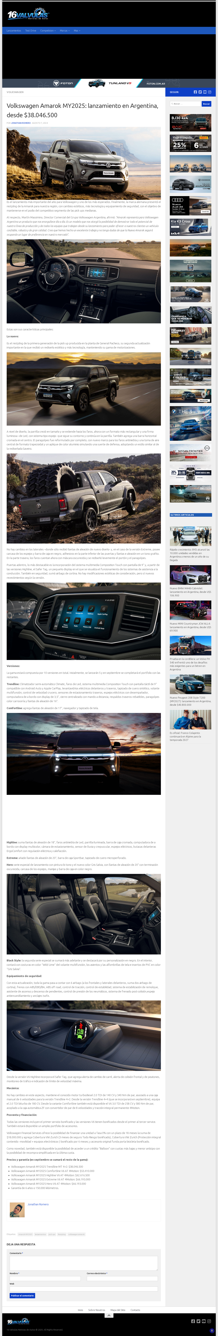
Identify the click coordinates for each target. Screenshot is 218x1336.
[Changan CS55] (190, 192)
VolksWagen (15, 92)
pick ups (52, 1234)
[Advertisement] (109, 56)
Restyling (62, 1234)
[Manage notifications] (212, 1330)
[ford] (190, 281)
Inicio (80, 1310)
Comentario (16, 1253)
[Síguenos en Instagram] (209, 92)
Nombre (14, 1273)
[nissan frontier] (190, 460)
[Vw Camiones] (190, 364)
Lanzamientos (14, 30)
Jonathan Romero (21, 123)
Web (12, 1284)
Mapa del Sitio (117, 1310)
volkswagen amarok (76, 1234)
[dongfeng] (190, 171)
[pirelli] (190, 151)
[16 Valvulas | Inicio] (29, 14)
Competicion (47, 30)
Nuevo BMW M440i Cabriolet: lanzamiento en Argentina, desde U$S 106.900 (190, 592)
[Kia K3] (190, 235)
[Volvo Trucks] (190, 481)
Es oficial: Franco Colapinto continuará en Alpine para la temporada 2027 (185, 736)
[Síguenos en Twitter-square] (200, 92)
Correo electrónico (97, 1273)
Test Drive (30, 30)
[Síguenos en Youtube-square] (205, 92)
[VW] (190, 255)
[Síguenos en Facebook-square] (195, 92)
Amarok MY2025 (25, 1234)
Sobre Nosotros (96, 1310)
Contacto (135, 1310)
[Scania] (191, 323)
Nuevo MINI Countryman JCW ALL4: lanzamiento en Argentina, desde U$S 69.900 (190, 627)
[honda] (190, 302)
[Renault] (190, 402)
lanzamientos (40, 1234)
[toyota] (190, 385)
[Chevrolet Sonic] (190, 344)
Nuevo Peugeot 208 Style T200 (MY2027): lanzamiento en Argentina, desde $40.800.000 (190, 701)
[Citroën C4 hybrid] (190, 501)
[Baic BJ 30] (190, 130)
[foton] (109, 83)
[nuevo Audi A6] (190, 214)
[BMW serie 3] (190, 440)
